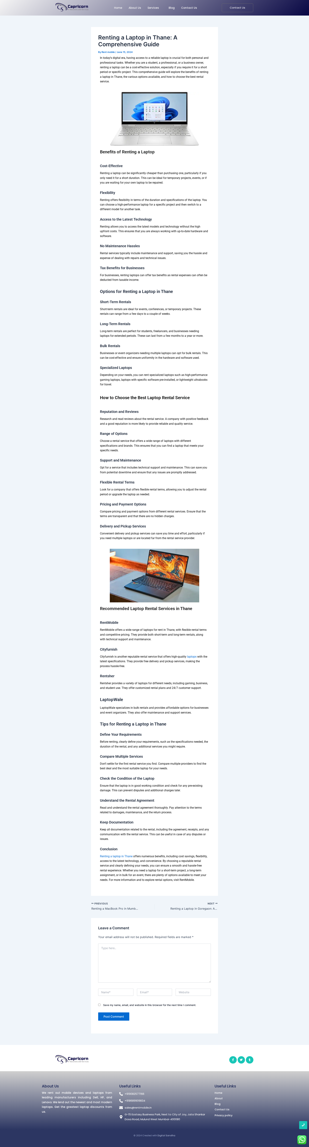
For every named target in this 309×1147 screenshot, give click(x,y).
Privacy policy (223, 1115)
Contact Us (222, 1109)
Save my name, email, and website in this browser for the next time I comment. (149, 1005)
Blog (217, 1104)
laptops (192, 656)
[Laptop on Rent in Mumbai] (71, 7)
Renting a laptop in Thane (116, 856)
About (219, 1098)
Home (218, 1093)
